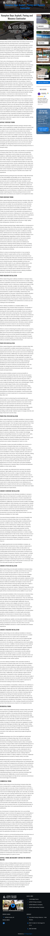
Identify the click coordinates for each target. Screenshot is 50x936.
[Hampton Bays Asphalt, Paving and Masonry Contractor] (17, 30)
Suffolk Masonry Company (36, 904)
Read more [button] (40, 104)
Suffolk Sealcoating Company (36, 907)
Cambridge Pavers (34, 899)
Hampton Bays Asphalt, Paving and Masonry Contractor (17, 17)
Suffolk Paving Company (35, 902)
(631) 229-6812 (32, 928)
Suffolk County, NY (9, 917)
